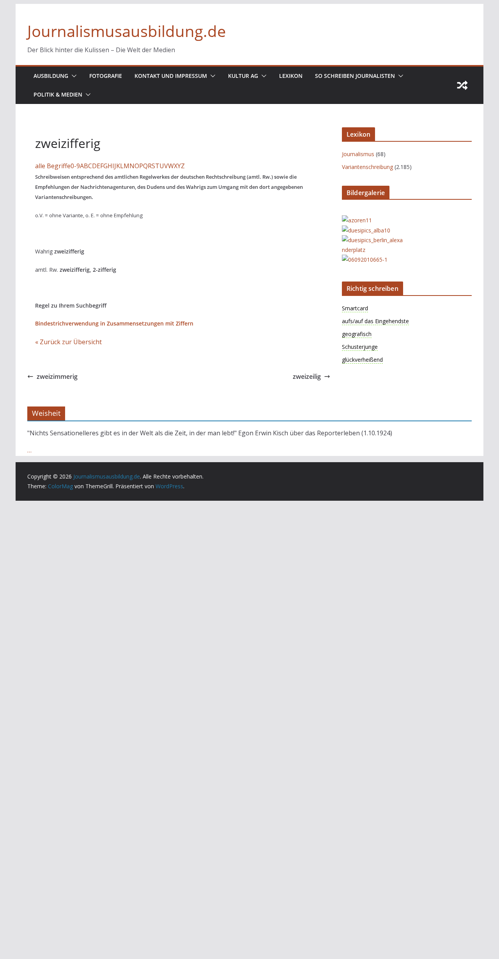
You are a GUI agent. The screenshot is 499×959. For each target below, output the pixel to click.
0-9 (75, 166)
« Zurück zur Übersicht (68, 342)
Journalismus (358, 154)
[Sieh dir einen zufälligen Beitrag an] (462, 85)
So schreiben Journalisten (355, 75)
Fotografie (105, 75)
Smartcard (355, 308)
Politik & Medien (58, 94)
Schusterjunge (360, 346)
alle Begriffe (53, 166)
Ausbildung (51, 75)
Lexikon (291, 75)
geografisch (357, 334)
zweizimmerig (57, 376)
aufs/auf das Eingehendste (375, 321)
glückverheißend (362, 359)
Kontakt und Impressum (170, 75)
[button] (72, 75)
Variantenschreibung (367, 167)
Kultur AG (243, 75)
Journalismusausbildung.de (126, 31)
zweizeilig (307, 376)
